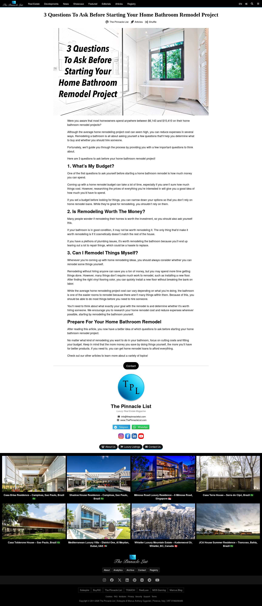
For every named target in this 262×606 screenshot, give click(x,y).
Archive (130, 570)
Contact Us (155, 446)
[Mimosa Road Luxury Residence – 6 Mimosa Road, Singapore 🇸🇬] (163, 490)
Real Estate (34, 3)
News (66, 3)
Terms (154, 596)
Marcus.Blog (176, 590)
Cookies (109, 596)
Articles (119, 3)
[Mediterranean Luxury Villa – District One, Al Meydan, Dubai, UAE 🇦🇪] (98, 538)
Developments (51, 3)
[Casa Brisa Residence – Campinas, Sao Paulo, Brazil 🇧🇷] (34, 490)
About (107, 570)
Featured (92, 3)
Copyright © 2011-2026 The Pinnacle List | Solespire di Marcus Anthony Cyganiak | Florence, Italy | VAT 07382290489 (131, 600)
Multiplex (122, 596)
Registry (131, 3)
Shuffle (152, 22)
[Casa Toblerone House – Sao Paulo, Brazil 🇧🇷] (34, 538)
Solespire (84, 590)
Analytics (118, 570)
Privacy (131, 596)
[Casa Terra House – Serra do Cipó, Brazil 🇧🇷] (228, 490)
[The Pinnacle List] (131, 559)
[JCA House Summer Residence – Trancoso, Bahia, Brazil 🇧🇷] (228, 538)
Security (138, 596)
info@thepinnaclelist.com (133, 416)
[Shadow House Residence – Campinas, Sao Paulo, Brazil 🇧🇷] (98, 490)
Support (147, 596)
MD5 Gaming (159, 590)
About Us (110, 446)
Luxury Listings (132, 446)
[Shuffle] (246, 3)
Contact (142, 570)
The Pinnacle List (119, 22)
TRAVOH (130, 590)
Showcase (78, 3)
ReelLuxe (143, 590)
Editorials (106, 3)
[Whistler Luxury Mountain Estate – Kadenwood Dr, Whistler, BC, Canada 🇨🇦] (163, 538)
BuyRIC (97, 590)
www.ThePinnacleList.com (133, 420)
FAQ (115, 596)
